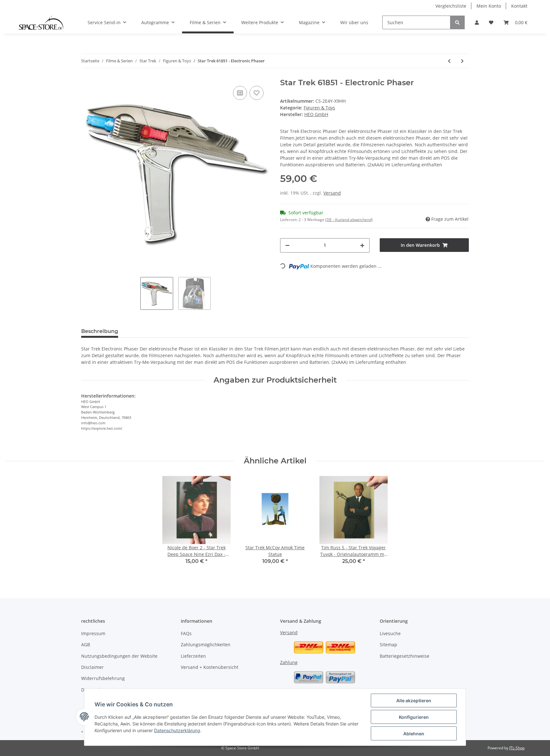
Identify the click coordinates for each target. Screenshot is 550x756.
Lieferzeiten (193, 656)
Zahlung (289, 662)
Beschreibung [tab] (99, 331)
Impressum (93, 633)
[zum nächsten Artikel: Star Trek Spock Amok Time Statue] (462, 61)
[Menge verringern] (287, 245)
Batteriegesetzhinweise (404, 656)
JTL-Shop (517, 748)
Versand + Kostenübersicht (209, 667)
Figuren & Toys (319, 108)
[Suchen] (457, 22)
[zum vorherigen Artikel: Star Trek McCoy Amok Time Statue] (449, 61)
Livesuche (390, 633)
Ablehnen (413, 733)
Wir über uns (354, 22)
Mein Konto (488, 6)
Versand (332, 193)
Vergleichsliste (450, 6)
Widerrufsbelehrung (103, 678)
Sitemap (388, 645)
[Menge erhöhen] (362, 245)
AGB (85, 645)
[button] (477, 22)
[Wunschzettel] (491, 22)
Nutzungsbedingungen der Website (119, 656)
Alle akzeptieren (413, 700)
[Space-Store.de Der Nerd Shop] (41, 22)
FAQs (186, 633)
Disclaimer (92, 667)
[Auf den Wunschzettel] (257, 93)
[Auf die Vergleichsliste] (240, 93)
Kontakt (519, 6)
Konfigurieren (414, 717)
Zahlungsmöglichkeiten (205, 645)
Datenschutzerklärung (177, 730)
